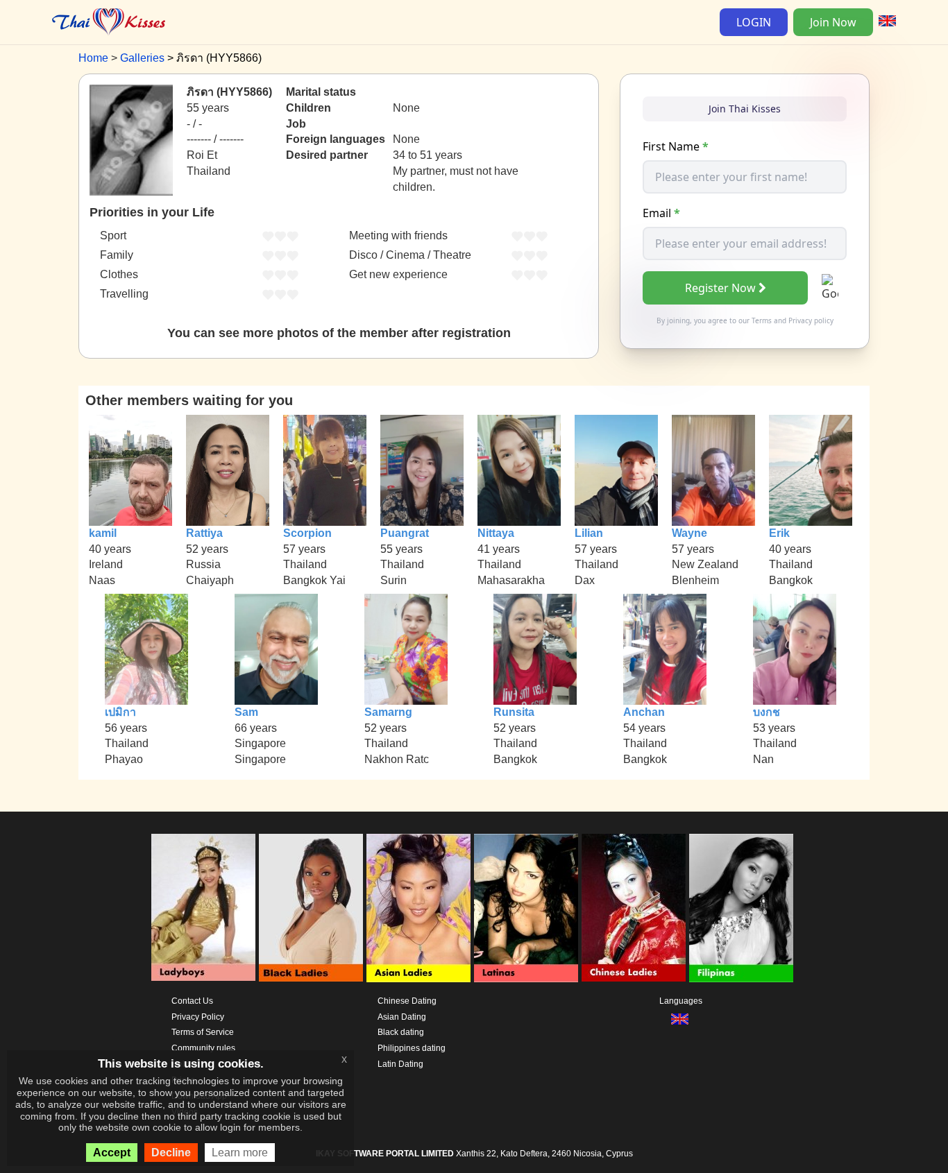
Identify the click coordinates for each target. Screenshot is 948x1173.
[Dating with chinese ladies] (634, 908)
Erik (779, 533)
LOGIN (753, 22)
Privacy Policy (197, 1017)
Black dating (401, 1032)
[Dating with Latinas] (526, 908)
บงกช (766, 712)
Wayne (689, 533)
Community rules (203, 1048)
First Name (676, 146)
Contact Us (192, 1001)
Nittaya (495, 533)
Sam (246, 712)
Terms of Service (202, 1032)
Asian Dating (402, 1017)
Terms (762, 320)
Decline (171, 1152)
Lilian (589, 533)
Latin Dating (400, 1064)
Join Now (833, 22)
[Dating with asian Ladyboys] (203, 908)
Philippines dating (412, 1048)
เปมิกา (120, 712)
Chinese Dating (407, 1001)
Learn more (240, 1152)
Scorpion (307, 533)
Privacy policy (810, 320)
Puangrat (404, 533)
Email (661, 213)
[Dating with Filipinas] (741, 908)
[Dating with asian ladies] (418, 908)
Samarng (388, 712)
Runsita (513, 712)
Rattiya (204, 533)
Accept (111, 1152)
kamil (103, 533)
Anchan (644, 712)
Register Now (720, 288)
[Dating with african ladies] (311, 908)
